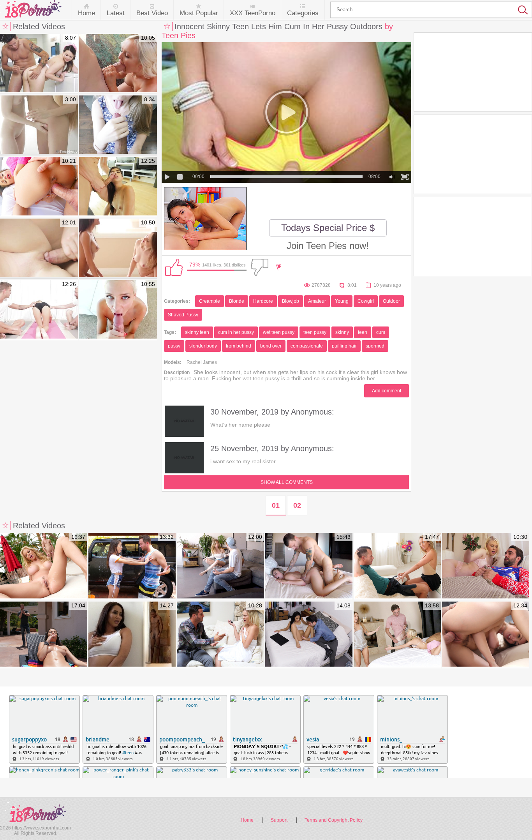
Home (86, 13)
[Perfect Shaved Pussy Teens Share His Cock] (39, 248)
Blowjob (290, 301)
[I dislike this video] (259, 267)
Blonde (236, 301)
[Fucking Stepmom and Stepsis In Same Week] (220, 566)
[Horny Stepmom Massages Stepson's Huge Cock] (397, 566)
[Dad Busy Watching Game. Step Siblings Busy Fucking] (485, 635)
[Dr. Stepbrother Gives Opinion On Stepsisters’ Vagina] (308, 635)
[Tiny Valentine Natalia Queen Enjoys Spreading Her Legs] (118, 63)
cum (380, 332)
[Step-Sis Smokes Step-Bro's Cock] (43, 635)
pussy (174, 346)
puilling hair (344, 346)
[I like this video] (173, 267)
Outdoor (391, 301)
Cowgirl (366, 301)
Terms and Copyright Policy (334, 820)
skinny (342, 332)
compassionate (307, 346)
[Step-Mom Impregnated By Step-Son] (43, 566)
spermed (375, 346)
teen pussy (314, 332)
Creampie (209, 301)
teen (362, 332)
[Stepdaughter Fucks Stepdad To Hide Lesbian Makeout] (397, 635)
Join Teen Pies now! (328, 245)
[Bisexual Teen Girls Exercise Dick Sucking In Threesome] (118, 248)
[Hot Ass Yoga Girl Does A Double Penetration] (39, 309)
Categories (303, 13)
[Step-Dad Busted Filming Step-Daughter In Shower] (220, 635)
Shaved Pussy (183, 315)
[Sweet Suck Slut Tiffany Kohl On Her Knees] (118, 125)
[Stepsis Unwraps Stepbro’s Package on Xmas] (485, 566)
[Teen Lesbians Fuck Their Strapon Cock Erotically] (39, 125)
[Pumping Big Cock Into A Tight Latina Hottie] (118, 186)
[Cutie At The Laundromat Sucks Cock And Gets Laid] (39, 63)
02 (297, 505)
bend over (271, 346)
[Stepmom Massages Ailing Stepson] (132, 635)
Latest (116, 13)
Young (342, 301)
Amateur (317, 301)
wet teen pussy (278, 332)
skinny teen (197, 332)
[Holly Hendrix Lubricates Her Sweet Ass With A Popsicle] (39, 186)
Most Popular (199, 13)
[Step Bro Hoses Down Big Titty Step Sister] (132, 566)
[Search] (431, 10)
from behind (238, 346)
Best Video (152, 13)
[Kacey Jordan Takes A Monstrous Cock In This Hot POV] (118, 309)
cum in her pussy (236, 332)
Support (279, 820)
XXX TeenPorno (252, 13)
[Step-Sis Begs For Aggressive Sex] (308, 566)
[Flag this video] (279, 267)
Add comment (386, 391)
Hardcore (263, 301)
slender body (203, 346)
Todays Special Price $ (328, 227)
